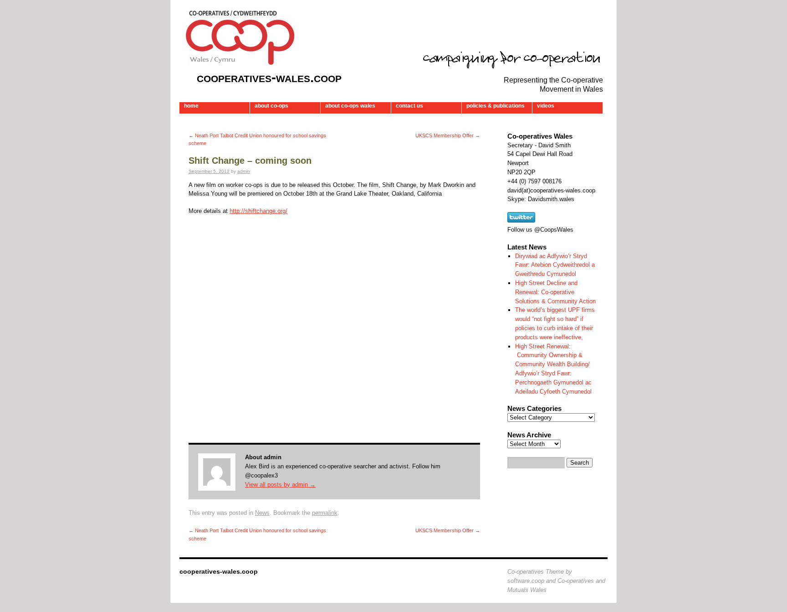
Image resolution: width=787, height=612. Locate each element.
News (262, 512)
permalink (324, 512)
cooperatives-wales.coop (269, 77)
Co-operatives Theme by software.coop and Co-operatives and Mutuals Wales (556, 580)
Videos (545, 106)
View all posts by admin (280, 484)
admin (243, 171)
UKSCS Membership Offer (447, 135)
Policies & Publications (495, 106)
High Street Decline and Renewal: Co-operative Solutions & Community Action (555, 292)
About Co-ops (271, 106)
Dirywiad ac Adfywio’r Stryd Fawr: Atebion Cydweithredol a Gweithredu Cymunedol (555, 265)
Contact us (409, 106)
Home (191, 106)
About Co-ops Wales (350, 106)
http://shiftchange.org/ (258, 210)
